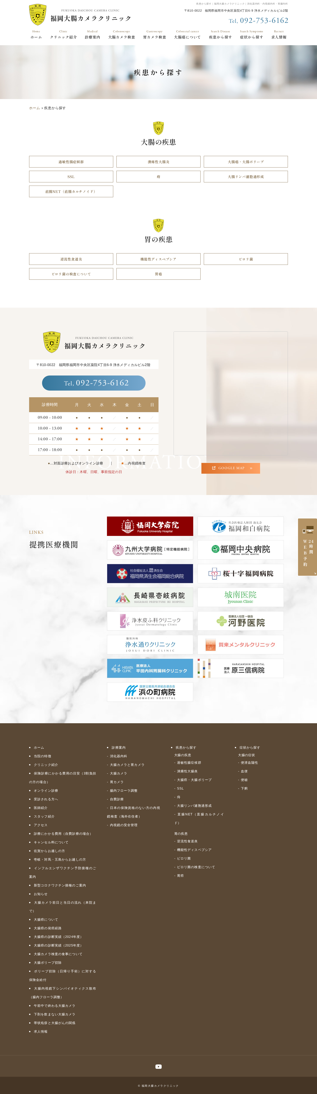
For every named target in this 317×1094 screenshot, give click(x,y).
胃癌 (158, 273)
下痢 (244, 788)
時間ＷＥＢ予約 (308, 553)
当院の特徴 (42, 756)
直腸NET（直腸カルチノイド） (71, 191)
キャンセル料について (51, 842)
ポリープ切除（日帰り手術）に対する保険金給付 (62, 975)
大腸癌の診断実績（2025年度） (58, 945)
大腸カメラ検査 (121, 35)
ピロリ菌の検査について (71, 273)
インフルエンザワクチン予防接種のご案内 (62, 872)
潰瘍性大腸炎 (158, 161)
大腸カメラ (118, 773)
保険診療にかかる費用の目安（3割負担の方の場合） (62, 777)
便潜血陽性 (249, 762)
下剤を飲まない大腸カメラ (55, 1014)
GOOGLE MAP (231, 468)
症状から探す (251, 35)
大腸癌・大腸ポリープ (246, 161)
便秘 (244, 780)
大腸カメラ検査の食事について (58, 954)
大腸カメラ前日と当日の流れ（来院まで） (62, 907)
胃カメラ (117, 782)
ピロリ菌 (246, 259)
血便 (244, 771)
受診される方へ (46, 799)
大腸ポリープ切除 (48, 962)
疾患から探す (220, 35)
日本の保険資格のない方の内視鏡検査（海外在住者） (133, 812)
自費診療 (117, 799)
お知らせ (41, 894)
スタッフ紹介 (44, 816)
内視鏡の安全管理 (124, 825)
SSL (71, 176)
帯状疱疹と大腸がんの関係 (55, 1023)
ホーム (36, 35)
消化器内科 (118, 756)
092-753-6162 (96, 383)
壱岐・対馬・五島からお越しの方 (60, 859)
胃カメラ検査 (154, 35)
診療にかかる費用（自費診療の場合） (63, 833)
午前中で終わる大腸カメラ (55, 1005)
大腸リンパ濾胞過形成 (246, 176)
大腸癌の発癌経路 (48, 928)
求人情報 (279, 35)
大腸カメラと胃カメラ (127, 765)
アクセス (41, 825)
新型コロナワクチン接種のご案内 (60, 885)
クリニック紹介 (63, 35)
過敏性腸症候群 (71, 161)
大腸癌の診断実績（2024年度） (58, 937)
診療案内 (92, 35)
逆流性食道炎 (71, 259)
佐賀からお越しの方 (49, 851)
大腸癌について (187, 35)
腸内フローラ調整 (124, 790)
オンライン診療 (46, 790)
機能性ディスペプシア (158, 259)
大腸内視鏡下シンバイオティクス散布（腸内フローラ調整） (62, 993)
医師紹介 (41, 808)
